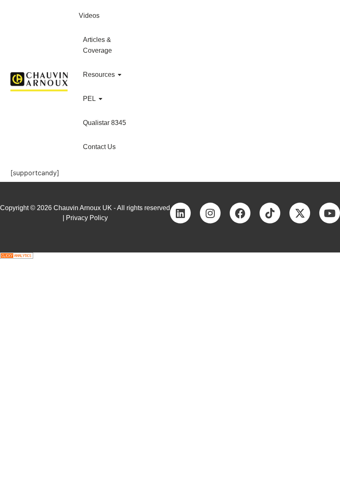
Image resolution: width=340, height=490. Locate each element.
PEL (89, 98)
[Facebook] (240, 213)
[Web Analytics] (170, 255)
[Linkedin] (180, 213)
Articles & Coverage (97, 45)
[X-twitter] (299, 213)
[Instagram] (210, 213)
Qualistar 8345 (104, 122)
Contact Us (99, 146)
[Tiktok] (270, 213)
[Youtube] (329, 213)
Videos (89, 15)
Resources (99, 74)
